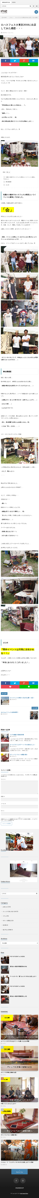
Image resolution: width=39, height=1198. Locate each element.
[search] (30, 6)
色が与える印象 (7, 929)
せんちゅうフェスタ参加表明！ (10, 712)
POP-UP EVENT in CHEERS (17, 956)
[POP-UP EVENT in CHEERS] (5, 960)
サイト (2, 810)
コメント (3, 779)
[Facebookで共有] (5, 61)
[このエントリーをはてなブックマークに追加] (33, 61)
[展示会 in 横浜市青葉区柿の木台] (5, 970)
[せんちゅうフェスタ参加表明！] (34, 715)
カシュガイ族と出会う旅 (9, 911)
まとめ (6, 185)
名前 (3, 796)
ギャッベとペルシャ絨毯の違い (19, 754)
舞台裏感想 (7, 181)
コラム (11, 32)
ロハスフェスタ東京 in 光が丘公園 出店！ (22, 697)
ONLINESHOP (19, 1188)
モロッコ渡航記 (7, 920)
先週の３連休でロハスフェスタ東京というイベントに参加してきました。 (19, 178)
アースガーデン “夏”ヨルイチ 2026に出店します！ (23, 976)
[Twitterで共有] (15, 61)
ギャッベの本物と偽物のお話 (8, 1072)
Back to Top (19, 1172)
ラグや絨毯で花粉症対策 (17, 734)
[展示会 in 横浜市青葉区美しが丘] (5, 999)
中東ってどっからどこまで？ (8, 1103)
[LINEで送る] (29, 64)
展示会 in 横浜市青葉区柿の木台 (18, 966)
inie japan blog (24, 1193)
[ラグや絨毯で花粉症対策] (5, 738)
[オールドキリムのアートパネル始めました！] (5, 748)
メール (3, 803)
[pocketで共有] (10, 64)
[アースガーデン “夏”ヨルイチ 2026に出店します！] (5, 980)
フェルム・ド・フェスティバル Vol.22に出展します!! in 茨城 (17, 1162)
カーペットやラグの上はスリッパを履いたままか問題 (15, 1041)
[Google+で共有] (24, 61)
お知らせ (5, 907)
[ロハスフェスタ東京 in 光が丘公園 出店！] (5, 701)
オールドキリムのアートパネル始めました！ (22, 744)
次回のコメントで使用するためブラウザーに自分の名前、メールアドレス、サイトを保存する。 (19, 819)
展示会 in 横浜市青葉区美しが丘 (18, 996)
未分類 (4, 925)
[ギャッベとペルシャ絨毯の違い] (5, 758)
